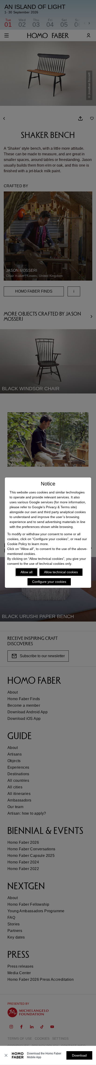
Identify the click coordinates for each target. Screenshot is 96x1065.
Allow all (26, 572)
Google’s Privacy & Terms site (54, 507)
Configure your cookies (49, 582)
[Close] (6, 1055)
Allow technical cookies (61, 572)
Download (79, 1055)
